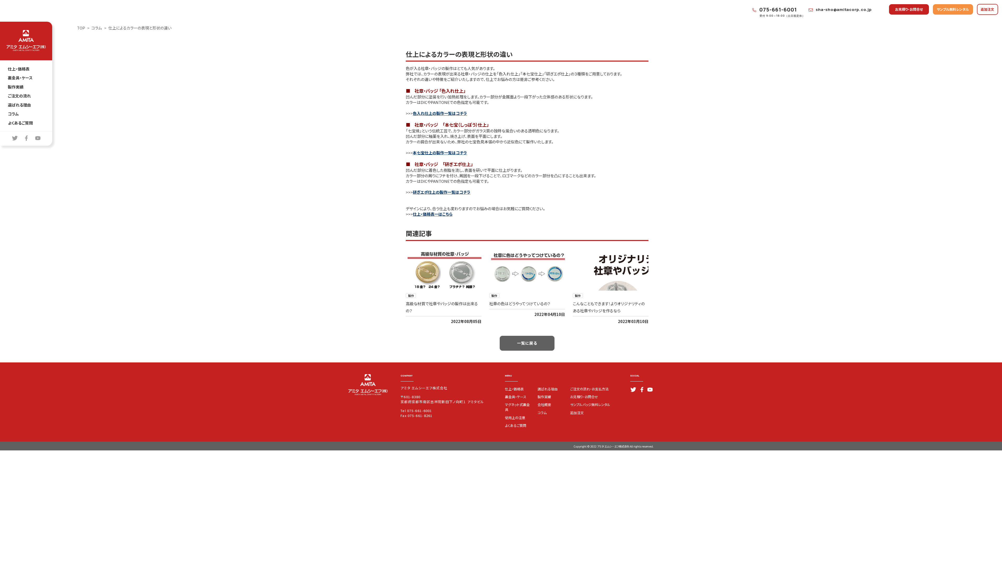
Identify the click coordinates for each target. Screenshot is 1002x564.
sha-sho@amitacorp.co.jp (843, 9)
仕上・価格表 (18, 69)
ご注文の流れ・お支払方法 (589, 388)
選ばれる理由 (19, 105)
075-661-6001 (777, 9)
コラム (13, 113)
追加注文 (987, 9)
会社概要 (544, 404)
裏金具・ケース (20, 77)
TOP (81, 28)
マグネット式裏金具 (517, 407)
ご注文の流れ (19, 95)
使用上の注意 (515, 417)
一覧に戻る (527, 343)
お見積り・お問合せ (909, 9)
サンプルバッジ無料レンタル (590, 404)
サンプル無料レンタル (953, 9)
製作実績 (15, 87)
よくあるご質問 (20, 123)
